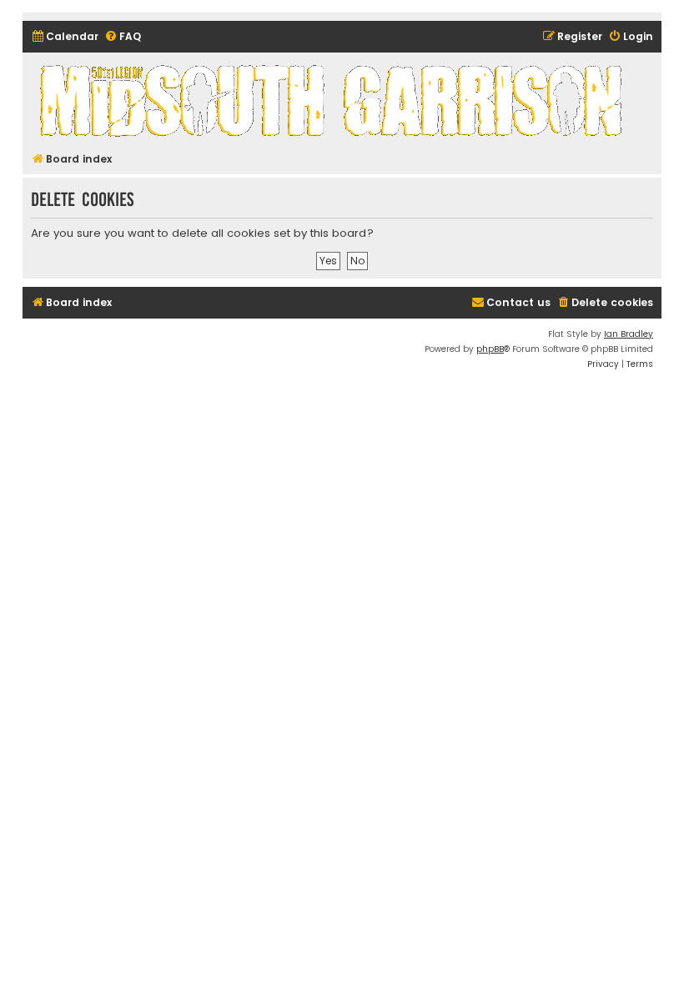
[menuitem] (64, 37)
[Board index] (333, 100)
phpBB (490, 349)
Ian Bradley (628, 334)
